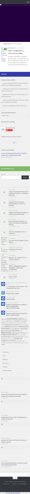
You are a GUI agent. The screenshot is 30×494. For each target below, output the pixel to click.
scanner (9, 338)
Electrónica (12, 189)
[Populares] (11, 185)
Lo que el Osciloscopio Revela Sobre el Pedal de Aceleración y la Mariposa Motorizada (14, 154)
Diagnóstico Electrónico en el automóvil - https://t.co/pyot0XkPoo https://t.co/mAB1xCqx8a (16, 306)
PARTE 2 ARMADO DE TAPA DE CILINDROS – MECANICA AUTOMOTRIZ (17, 268)
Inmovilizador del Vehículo (15, 249)
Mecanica (6, 332)
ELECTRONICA (14, 326)
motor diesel (12, 335)
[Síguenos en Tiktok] (28, 74)
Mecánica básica (13, 274)
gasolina (15, 330)
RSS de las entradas (7, 150)
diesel (7, 327)
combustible (23, 321)
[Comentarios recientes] (18, 185)
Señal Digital (18, 340)
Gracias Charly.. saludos (12, 293)
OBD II (24, 334)
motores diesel (20, 334)
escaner (12, 328)
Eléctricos (5, 359)
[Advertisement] (15, 26)
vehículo (26, 342)
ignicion (21, 330)
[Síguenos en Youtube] (25, 74)
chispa (13, 321)
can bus (9, 321)
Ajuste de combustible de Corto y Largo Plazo (14, 105)
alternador (3, 319)
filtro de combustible (21, 329)
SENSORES (12, 341)
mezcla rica (23, 333)
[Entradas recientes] (4, 185)
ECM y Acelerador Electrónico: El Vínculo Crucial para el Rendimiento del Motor (18, 223)
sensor (12, 338)
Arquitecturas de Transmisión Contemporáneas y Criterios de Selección (17, 203)
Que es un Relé (13, 276)
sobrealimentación (9, 342)
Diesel (10, 210)
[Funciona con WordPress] (10, 483)
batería (21, 319)
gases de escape (6, 330)
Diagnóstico (12, 48)
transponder (22, 342)
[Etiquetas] (25, 185)
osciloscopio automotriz (17, 336)
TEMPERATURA (16, 342)
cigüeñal (17, 321)
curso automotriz (11, 322)
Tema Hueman (23, 484)
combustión (4, 323)
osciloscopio (6, 337)
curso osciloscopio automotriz (20, 322)
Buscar (3, 174)
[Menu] (28, 2)
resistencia (26, 336)
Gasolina (15, 210)
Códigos (2, 324)
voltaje (3, 344)
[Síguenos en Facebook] (23, 74)
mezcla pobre (15, 333)
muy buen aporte (10, 299)
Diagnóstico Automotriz (12, 325)
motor (3, 334)
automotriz (12, 318)
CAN (5, 321)
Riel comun (4, 338)
